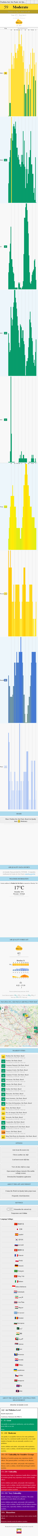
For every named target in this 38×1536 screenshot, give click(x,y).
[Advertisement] (19, 844)
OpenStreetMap (27, 1046)
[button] (26, 1016)
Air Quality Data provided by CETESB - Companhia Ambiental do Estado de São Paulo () (19, 873)
